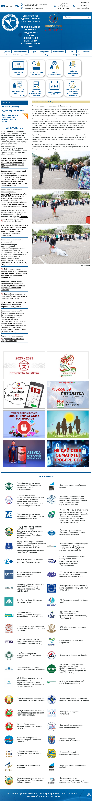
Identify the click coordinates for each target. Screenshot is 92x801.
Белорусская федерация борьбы (73, 655)
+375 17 (83, 3)
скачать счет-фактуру (12, 221)
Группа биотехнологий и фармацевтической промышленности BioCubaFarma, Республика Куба (73, 614)
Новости (6, 102)
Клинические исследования (17, 55)
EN (11, 6)
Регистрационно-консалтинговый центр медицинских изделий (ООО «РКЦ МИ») (74, 588)
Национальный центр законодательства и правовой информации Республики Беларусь (74, 780)
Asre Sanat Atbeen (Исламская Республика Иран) (29, 601)
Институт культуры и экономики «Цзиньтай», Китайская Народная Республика (31, 628)
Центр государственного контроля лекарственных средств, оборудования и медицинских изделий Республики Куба (73, 546)
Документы (44, 52)
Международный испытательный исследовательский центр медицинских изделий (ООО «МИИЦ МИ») (30, 588)
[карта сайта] (89, 795)
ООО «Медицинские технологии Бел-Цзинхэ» (72, 628)
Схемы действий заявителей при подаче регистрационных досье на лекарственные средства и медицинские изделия (14, 162)
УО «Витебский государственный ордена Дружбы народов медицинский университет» (73, 574)
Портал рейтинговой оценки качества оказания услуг (71, 726)
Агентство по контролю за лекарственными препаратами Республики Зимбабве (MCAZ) (29, 641)
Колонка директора (11, 106)
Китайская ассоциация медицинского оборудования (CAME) (29, 655)
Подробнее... (7, 265)
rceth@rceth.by (33, 8)
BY (7, 6)
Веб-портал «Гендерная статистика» (69, 713)
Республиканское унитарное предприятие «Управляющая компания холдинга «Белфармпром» (29, 486)
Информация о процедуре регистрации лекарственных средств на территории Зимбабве (13, 286)
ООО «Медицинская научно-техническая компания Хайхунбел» (31, 668)
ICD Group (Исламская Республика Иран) (73, 601)
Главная (35, 102)
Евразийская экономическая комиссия (28, 766)
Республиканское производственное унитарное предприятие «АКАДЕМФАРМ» (30, 614)
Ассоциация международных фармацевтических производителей (29, 574)
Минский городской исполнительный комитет (69, 739)
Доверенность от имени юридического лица (12, 339)
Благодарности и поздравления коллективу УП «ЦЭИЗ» (10, 118)
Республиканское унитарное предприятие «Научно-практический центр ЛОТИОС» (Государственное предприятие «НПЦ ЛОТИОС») (72, 668)
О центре (6, 52)
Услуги (33, 52)
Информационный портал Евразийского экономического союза (29, 753)
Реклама (71, 52)
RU (3, 6)
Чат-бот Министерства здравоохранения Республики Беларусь (29, 726)
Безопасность (84, 52)
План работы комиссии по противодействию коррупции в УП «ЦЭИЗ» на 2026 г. (14, 296)
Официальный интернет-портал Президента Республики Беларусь (31, 699)
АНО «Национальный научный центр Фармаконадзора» (71, 682)
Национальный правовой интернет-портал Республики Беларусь (29, 739)
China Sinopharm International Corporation (71, 641)
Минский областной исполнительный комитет (69, 753)
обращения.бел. (8, 154)
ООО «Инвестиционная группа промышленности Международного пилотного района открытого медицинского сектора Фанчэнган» (30, 682)
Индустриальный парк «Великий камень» (72, 486)
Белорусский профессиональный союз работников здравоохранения (74, 699)
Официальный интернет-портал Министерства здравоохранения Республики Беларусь (30, 713)
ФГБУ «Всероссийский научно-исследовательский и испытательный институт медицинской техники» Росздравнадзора (72, 561)
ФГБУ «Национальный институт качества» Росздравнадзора (30, 561)
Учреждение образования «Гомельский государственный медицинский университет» (72, 532)
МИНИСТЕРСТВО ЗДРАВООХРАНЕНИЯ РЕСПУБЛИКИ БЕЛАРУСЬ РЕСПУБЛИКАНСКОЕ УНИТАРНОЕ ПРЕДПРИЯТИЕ (30, 31)
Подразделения (20, 52)
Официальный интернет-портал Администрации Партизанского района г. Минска (30, 780)
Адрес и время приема (13, 111)
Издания (48, 55)
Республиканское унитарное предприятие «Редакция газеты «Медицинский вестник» (30, 516)
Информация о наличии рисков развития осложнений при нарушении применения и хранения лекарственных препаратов (14, 273)
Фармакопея (58, 52)
